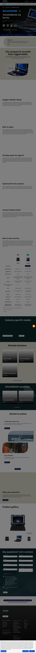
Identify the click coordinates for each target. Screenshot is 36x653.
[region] (18, 646)
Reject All (32, 651)
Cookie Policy (26, 647)
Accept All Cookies (25, 651)
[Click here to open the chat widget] (34, 326)
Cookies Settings (3, 651)
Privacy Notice (31, 647)
